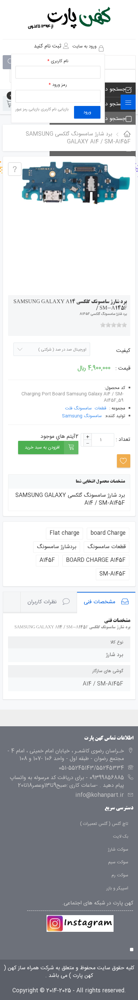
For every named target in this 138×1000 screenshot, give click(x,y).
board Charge (108, 533)
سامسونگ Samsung (82, 416)
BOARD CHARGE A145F (96, 560)
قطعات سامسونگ (106, 546)
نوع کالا (116, 642)
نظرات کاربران (42, 602)
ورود (87, 112)
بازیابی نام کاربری (55, 109)
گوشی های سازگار (107, 671)
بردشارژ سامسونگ (56, 546)
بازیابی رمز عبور (27, 109)
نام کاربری (57, 61)
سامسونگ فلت (78, 408)
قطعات (100, 408)
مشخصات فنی (99, 602)
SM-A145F (112, 574)
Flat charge (64, 533)
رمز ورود (58, 85)
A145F (47, 560)
